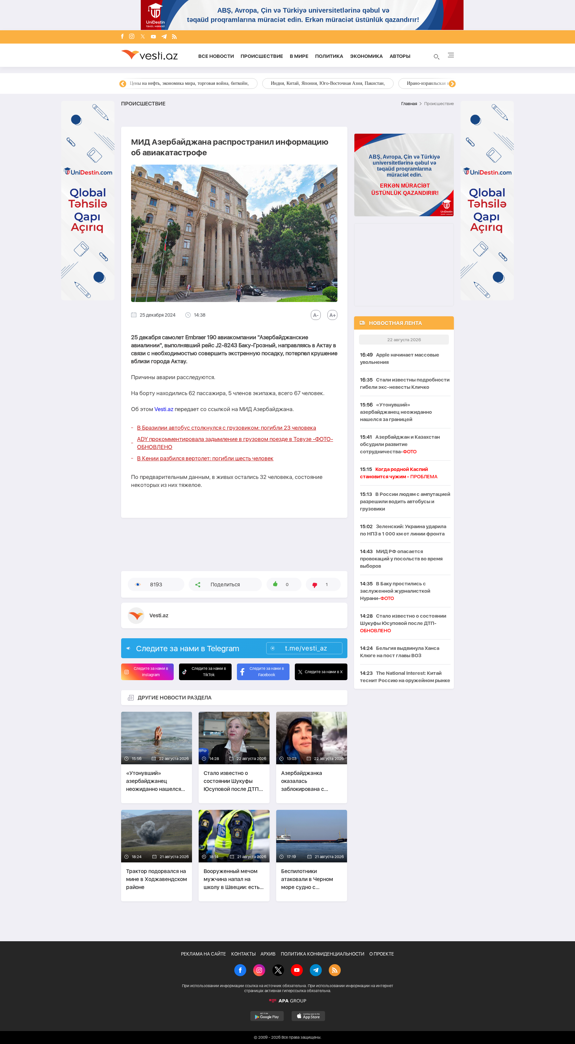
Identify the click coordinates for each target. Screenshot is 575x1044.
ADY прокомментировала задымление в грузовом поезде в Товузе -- (235, 443)
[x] (142, 37)
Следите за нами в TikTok (209, 671)
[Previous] (123, 84)
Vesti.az (163, 409)
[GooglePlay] (267, 1016)
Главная (409, 103)
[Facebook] (122, 37)
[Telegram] (164, 37)
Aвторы (400, 56)
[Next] (452, 84)
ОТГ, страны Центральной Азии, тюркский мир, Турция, (187, 83)
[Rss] (174, 37)
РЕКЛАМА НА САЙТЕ (203, 954)
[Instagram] (131, 37)
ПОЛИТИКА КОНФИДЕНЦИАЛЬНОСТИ (322, 954)
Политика (329, 56)
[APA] (287, 1000)
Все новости (216, 56)
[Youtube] (153, 37)
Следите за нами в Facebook (267, 671)
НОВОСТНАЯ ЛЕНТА (395, 323)
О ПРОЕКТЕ (381, 954)
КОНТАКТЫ (243, 954)
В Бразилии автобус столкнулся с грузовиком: (226, 427)
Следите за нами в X (324, 672)
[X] (278, 970)
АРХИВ (268, 954)
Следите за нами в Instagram (151, 671)
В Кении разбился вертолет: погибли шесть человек (205, 458)
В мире (299, 56)
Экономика (366, 56)
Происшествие (262, 56)
